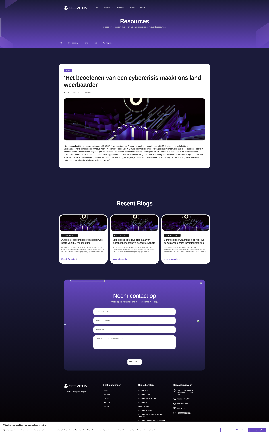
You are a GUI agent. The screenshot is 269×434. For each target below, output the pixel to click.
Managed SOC (143, 402)
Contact (142, 8)
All (61, 43)
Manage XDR (143, 390)
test (95, 43)
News (86, 43)
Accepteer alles (258, 430)
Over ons (131, 8)
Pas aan (226, 430)
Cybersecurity (73, 43)
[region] (134, 428)
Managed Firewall (145, 410)
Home (97, 8)
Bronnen (120, 8)
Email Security (143, 406)
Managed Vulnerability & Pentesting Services (151, 415)
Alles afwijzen (241, 430)
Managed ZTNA (144, 394)
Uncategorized (107, 43)
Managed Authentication (147, 398)
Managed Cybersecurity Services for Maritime (151, 421)
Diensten (107, 8)
